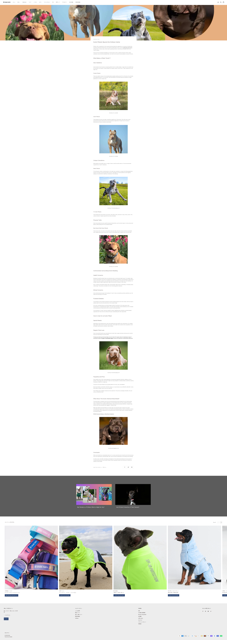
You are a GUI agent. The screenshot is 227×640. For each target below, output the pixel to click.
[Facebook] (202, 611)
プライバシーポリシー (142, 621)
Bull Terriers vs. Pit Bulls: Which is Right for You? (90, 507)
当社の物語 (71, 2)
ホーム (14, 2)
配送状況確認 (78, 2)
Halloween (24, 2)
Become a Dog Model (142, 614)
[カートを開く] (223, 2)
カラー (40, 2)
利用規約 (139, 623)
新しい (19, 2)
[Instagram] (205, 611)
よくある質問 (77, 610)
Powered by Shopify (8, 636)
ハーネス (35, 2)
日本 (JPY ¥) (7, 632)
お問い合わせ (140, 618)
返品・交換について (78, 614)
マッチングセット (47, 2)
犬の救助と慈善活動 (141, 612)
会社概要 (139, 616)
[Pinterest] (208, 611)
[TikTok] (210, 611)
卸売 (139, 610)
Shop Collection (64, 595)
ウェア (30, 2)
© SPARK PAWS (7, 635)
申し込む (6, 618)
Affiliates (76, 618)
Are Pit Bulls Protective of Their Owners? (127, 507)
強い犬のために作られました (11, 595)
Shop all (214, 522)
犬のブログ (140, 620)
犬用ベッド (58, 2)
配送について (77, 612)
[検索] (220, 2)
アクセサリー (64, 2)
